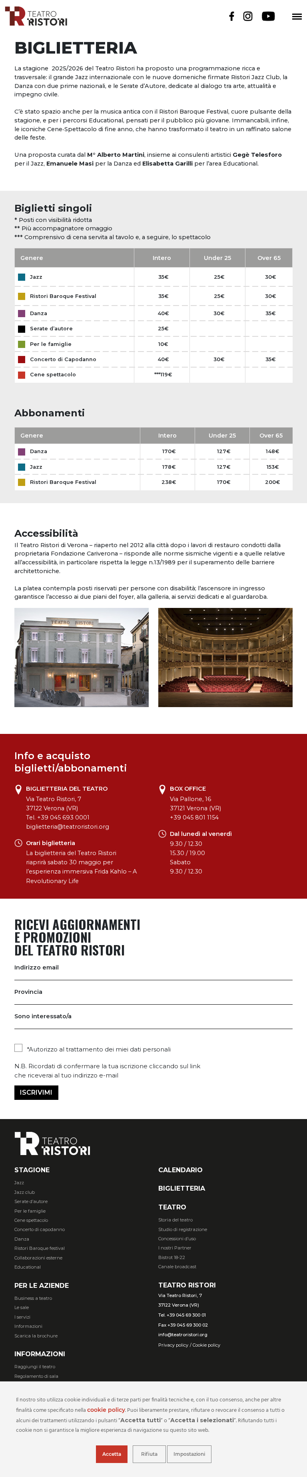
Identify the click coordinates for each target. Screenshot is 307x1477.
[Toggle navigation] (297, 17)
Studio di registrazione (182, 1229)
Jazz (19, 1182)
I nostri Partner (174, 1248)
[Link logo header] (36, 23)
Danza (21, 1239)
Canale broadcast (177, 1266)
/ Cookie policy (205, 1345)
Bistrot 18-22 (171, 1257)
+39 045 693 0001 (63, 817)
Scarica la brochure (36, 1336)
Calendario (180, 1170)
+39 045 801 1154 (194, 817)
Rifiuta (149, 1454)
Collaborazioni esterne (38, 1258)
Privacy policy (173, 1345)
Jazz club (24, 1192)
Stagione (32, 1170)
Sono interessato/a (43, 1016)
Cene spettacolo (31, 1220)
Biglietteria (181, 1188)
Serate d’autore (31, 1201)
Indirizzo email (36, 967)
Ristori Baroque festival (39, 1248)
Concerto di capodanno (39, 1229)
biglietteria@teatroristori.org (67, 826)
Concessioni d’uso (177, 1238)
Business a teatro (33, 1298)
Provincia (28, 992)
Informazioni (28, 1326)
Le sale (21, 1307)
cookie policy (106, 1409)
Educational (27, 1267)
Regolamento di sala (36, 1376)
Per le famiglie (30, 1211)
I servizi (22, 1317)
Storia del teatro (175, 1220)
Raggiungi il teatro (34, 1366)
